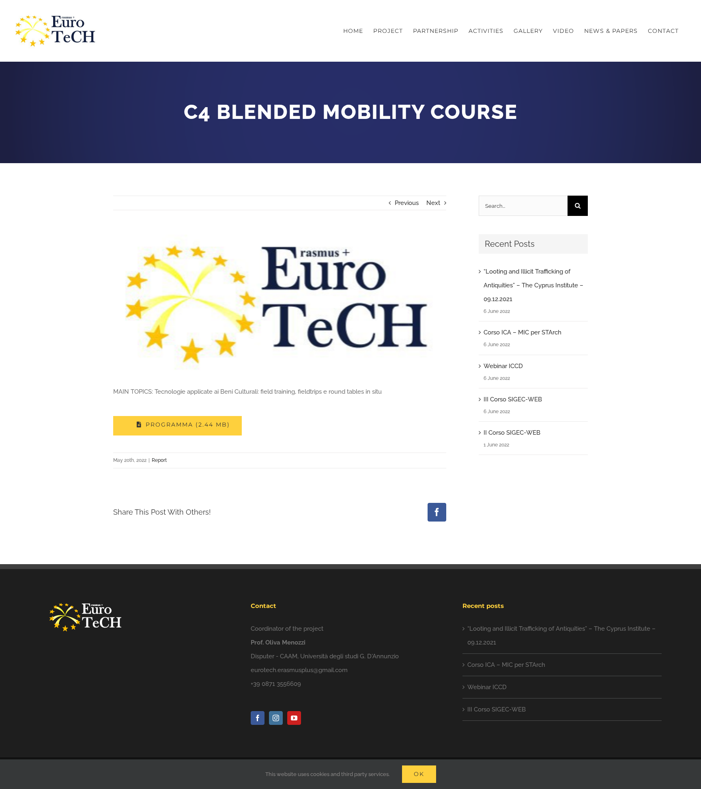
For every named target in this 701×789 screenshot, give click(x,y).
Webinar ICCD (503, 366)
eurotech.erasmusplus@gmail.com (299, 670)
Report (159, 460)
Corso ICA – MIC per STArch (522, 332)
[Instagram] (276, 718)
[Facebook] (257, 718)
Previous (407, 203)
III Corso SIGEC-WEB (513, 399)
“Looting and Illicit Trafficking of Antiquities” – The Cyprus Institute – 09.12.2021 (533, 285)
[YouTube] (294, 718)
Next (433, 203)
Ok (419, 774)
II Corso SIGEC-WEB (512, 432)
